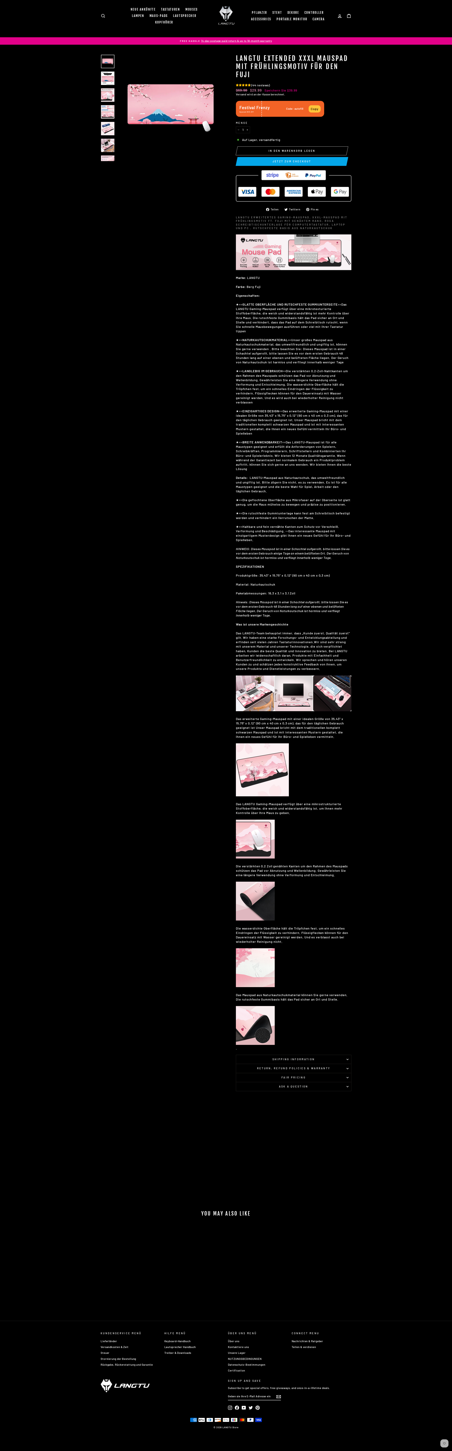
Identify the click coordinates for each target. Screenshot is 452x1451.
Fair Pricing (293, 1077)
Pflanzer (259, 12)
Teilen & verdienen (304, 1347)
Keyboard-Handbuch (177, 1341)
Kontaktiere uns (238, 1347)
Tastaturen (170, 9)
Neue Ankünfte (143, 9)
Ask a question (293, 1086)
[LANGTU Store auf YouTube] (244, 1408)
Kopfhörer (164, 22)
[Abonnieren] (278, 1396)
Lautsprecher (184, 16)
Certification (236, 1370)
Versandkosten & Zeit (115, 1347)
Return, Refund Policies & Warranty (293, 1068)
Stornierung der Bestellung (118, 1358)
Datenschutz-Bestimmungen (246, 1364)
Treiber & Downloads (177, 1352)
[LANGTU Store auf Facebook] (237, 1408)
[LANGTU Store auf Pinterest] (257, 1408)
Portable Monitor (291, 19)
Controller (314, 12)
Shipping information (293, 1059)
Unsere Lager (237, 1352)
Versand (241, 94)
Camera (319, 19)
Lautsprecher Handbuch (180, 1347)
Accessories (261, 19)
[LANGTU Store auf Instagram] (230, 1408)
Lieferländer (109, 1341)
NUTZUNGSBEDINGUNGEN (245, 1358)
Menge (242, 122)
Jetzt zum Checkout (292, 161)
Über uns (233, 1341)
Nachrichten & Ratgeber (307, 1341)
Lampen (138, 16)
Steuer (105, 1352)
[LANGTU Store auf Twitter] (251, 1408)
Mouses (191, 9)
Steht (277, 12)
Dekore (293, 12)
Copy (315, 109)
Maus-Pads (159, 16)
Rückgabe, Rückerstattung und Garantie (127, 1364)
